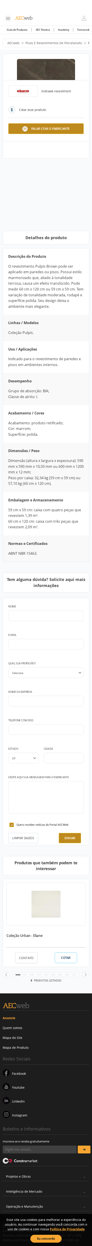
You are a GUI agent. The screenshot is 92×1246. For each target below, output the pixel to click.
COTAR (66, 958)
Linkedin (18, 1101)
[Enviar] (84, 1149)
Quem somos (12, 1028)
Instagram (19, 1115)
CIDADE (48, 749)
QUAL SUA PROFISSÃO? (22, 663)
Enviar (70, 838)
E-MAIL (12, 635)
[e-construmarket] (20, 1160)
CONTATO (26, 958)
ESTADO (13, 749)
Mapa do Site (12, 1038)
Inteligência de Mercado (24, 1191)
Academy (63, 30)
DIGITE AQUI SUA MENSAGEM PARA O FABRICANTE (38, 777)
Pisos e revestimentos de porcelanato (53, 43)
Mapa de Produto (16, 1047)
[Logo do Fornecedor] (23, 91)
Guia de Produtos (17, 30)
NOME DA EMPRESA (20, 692)
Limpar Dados (23, 838)
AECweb (13, 43)
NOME (12, 606)
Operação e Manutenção (24, 1206)
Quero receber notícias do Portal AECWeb (42, 825)
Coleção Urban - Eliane (24, 935)
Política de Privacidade (67, 1229)
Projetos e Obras (18, 1176)
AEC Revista (43, 30)
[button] (6, 974)
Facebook (19, 1073)
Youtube (18, 1087)
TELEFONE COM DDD (20, 720)
